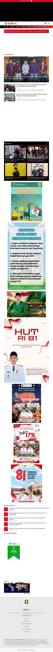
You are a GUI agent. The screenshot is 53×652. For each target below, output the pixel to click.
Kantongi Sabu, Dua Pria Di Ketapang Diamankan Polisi (13, 178)
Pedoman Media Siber (26, 623)
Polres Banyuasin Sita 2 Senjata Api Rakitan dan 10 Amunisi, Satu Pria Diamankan (36, 160)
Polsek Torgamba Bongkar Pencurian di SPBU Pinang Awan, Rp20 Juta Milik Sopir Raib (37, 178)
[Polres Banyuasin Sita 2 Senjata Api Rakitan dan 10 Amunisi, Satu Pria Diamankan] (37, 151)
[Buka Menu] (45, 23)
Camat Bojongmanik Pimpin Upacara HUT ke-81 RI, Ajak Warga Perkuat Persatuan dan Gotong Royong (28, 513)
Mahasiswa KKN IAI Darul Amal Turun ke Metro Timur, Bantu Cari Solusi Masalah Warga (26, 78)
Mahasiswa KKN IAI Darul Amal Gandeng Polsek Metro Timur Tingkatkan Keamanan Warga (31, 85)
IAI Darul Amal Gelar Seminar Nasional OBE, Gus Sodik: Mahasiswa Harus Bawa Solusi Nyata (31, 95)
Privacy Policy (26, 631)
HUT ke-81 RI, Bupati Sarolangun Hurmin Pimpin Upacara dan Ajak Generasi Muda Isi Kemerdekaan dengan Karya (27, 523)
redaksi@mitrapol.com (28, 615)
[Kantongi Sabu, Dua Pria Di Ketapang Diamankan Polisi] (15, 169)
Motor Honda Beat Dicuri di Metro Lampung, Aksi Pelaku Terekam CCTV (15, 160)
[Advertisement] (26, 11)
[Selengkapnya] (47, 143)
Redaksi (26, 618)
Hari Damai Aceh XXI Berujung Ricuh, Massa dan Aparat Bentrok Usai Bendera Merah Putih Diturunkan (29, 508)
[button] (48, 23)
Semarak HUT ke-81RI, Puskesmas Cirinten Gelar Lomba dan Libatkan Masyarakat (27, 528)
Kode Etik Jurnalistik (26, 629)
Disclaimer (26, 626)
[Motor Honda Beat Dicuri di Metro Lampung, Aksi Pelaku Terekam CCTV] (15, 151)
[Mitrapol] (11, 23)
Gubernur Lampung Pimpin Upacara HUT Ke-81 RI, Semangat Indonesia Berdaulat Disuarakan (27, 518)
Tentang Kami (27, 621)
